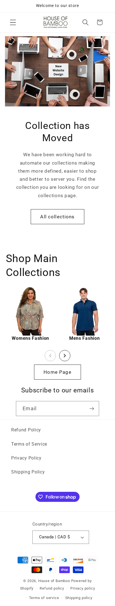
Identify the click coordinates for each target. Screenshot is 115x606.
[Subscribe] (92, 408)
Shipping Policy (28, 472)
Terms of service (44, 598)
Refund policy (52, 588)
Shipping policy (78, 598)
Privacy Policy (26, 458)
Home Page (57, 372)
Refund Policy (26, 429)
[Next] (64, 355)
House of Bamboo (54, 581)
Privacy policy (82, 588)
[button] (13, 22)
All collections (57, 216)
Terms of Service (29, 444)
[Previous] (50, 355)
